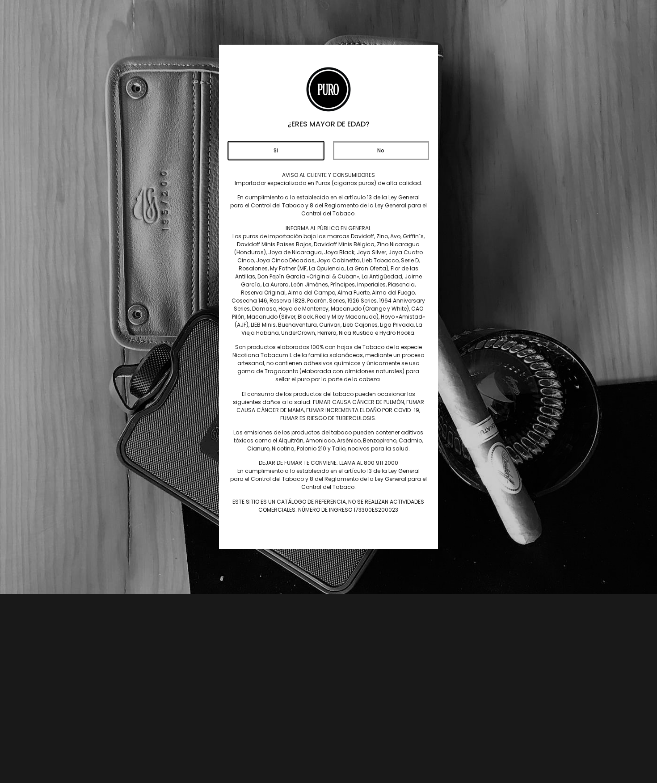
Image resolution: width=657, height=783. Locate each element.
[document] (328, 391)
